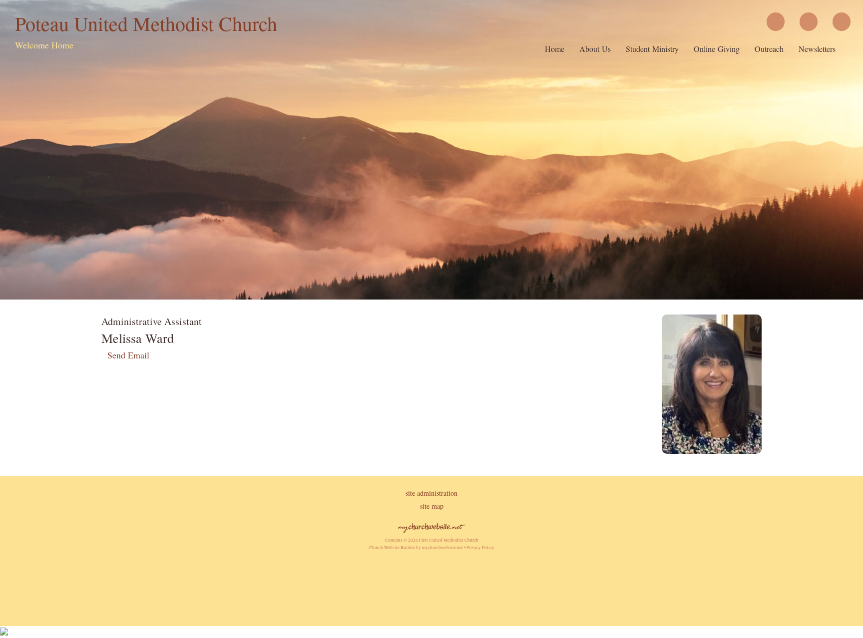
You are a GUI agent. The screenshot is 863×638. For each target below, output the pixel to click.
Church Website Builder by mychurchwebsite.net (416, 548)
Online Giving (717, 48)
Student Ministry (652, 48)
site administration (431, 493)
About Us (595, 48)
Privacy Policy (480, 548)
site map (431, 506)
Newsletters (817, 48)
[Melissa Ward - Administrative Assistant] (712, 450)
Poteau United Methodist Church (146, 23)
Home (554, 48)
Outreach (769, 48)
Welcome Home (44, 45)
